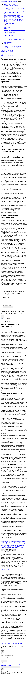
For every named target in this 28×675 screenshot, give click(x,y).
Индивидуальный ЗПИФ (10, 23)
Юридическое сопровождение (11, 36)
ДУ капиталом (14, 7)
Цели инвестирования (9, 32)
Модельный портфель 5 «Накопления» (13, 19)
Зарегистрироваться (8, 307)
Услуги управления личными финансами (14, 39)
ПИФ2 (5, 24)
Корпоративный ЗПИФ (10, 26)
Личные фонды (8, 30)
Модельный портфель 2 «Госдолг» (12, 15)
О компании (7, 44)
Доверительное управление (11, 4)
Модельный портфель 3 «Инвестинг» (13, 16)
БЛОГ (23, 546)
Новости (6, 43)
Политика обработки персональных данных (12, 643)
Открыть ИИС (7, 9)
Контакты (12, 46)
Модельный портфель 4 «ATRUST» (13, 17)
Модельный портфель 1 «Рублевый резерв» (15, 13)
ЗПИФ (5, 22)
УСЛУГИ (19, 546)
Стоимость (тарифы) (19, 8)
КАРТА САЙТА (19, 547)
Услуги (5, 28)
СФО (15, 30)
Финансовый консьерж (10, 40)
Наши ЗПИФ (7, 27)
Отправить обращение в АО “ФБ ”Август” (10, 666)
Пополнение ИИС (8, 11)
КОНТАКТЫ (11, 547)
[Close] (2, 316)
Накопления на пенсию (10, 34)
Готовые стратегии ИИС (12, 12)
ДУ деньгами (7, 7)
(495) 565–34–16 (5, 50)
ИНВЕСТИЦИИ (12, 546)
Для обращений (9, 51)
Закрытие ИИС (17, 11)
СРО (13, 30)
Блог (16, 47)
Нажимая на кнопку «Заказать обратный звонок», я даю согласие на (12, 664)
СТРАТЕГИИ (4, 546)
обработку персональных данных (10, 664)
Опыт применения (20, 26)
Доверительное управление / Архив (13, 20)
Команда (12, 47)
